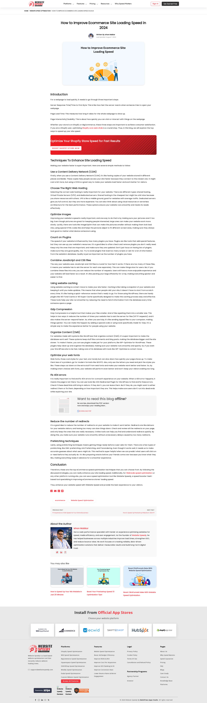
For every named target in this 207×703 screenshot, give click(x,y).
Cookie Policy (132, 655)
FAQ (161, 666)
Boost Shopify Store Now (65, 148)
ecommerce (60, 500)
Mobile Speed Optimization (104, 651)
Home (26, 11)
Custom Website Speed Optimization (75, 677)
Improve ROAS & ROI (102, 659)
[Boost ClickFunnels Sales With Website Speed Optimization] (140, 577)
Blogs (162, 670)
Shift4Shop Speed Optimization (73, 666)
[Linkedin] (42, 700)
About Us (163, 651)
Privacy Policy (132, 651)
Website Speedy (139, 535)
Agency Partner (133, 676)
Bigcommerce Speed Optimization (74, 659)
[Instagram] (39, 700)
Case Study (164, 673)
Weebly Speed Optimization (71, 670)
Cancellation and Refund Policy (139, 662)
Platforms (164, 684)
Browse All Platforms (70, 681)
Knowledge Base (166, 681)
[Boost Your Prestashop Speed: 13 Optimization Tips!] (103, 576)
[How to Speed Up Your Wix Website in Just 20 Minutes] (67, 576)
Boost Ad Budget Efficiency (104, 655)
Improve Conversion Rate (103, 670)
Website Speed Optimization (40, 11)
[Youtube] (45, 700)
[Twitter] (48, 700)
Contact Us (164, 677)
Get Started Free (170, 4)
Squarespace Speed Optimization (73, 662)
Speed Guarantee (166, 659)
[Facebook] (35, 700)
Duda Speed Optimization (70, 673)
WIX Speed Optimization (70, 655)
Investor (130, 681)
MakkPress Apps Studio (149, 700)
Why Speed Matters (167, 655)
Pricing (162, 662)
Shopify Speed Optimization (71, 651)
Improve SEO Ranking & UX (104, 666)
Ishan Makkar (81, 528)
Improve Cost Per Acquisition (105, 662)
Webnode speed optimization (139, 473)
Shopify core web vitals (92, 128)
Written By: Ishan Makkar (105, 35)
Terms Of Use (132, 659)
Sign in (155, 4)
